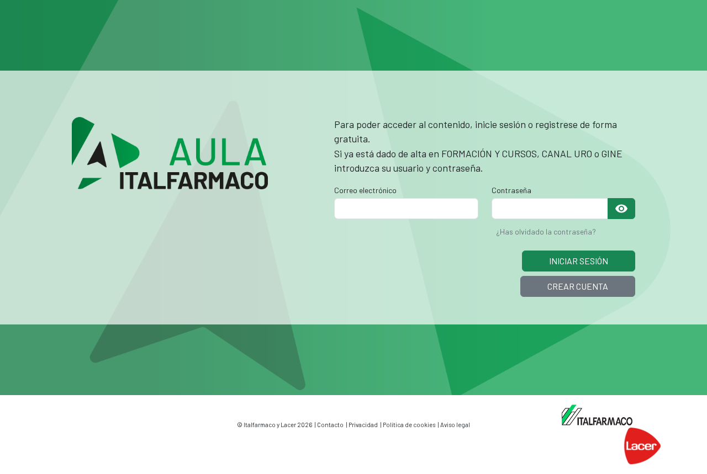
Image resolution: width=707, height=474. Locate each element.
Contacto (330, 424)
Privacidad (363, 424)
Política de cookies (409, 424)
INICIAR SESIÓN (578, 260)
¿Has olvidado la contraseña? (546, 231)
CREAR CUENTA (577, 286)
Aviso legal (455, 424)
